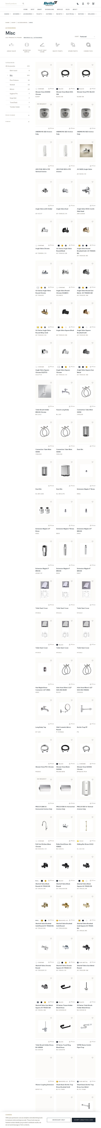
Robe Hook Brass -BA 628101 (63, 845)
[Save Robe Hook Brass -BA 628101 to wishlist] (72, 817)
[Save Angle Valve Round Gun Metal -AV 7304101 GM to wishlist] (92, 263)
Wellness (91, 14)
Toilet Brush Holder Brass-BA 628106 (45, 1046)
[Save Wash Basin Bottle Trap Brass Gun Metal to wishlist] (92, 1057)
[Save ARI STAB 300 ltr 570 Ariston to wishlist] (72, 142)
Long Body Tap (41, 727)
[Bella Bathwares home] (50, 3)
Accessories (27, 14)
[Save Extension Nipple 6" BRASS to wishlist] (92, 541)
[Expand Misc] (8, 75)
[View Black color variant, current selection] (58, 245)
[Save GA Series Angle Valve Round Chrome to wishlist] (51, 263)
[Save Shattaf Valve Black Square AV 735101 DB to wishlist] (92, 857)
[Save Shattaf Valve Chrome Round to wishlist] (51, 938)
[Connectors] (88, 44)
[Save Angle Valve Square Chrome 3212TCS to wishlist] (51, 343)
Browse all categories (33, 37)
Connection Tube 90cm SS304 (64, 450)
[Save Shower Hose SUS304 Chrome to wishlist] (51, 65)
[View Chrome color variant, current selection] (37, 287)
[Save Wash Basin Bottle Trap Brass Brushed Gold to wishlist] (72, 1057)
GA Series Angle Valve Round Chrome (43, 292)
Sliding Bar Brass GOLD (85, 844)
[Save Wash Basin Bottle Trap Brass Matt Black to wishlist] (51, 1097)
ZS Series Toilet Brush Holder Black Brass (84, 1006)
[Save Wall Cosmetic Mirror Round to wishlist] (72, 700)
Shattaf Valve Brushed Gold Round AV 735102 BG (45, 925)
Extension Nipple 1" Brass (86, 489)
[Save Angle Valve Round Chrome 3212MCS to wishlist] (72, 263)
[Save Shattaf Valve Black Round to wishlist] (72, 857)
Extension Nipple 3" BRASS (42, 570)
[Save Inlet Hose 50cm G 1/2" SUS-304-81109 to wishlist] (72, 660)
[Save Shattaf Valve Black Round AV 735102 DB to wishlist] (51, 857)
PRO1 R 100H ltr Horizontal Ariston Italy (44, 808)
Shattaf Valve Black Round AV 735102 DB (43, 885)
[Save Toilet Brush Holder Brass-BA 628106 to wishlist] (51, 1018)
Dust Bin (80, 449)
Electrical (70, 14)
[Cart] (93, 3)
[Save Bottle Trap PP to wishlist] (92, 700)
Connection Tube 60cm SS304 (43, 450)
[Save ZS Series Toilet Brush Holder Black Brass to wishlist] (92, 978)
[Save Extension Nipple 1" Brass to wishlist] (92, 462)
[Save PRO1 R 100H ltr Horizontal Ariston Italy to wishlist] (51, 779)
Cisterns (49, 14)
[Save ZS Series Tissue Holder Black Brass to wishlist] (72, 978)
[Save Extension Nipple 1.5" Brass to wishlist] (51, 502)
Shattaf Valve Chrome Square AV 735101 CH (64, 967)
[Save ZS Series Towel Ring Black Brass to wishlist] (72, 1018)
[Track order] (83, 3)
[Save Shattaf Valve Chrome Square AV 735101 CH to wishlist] (72, 938)
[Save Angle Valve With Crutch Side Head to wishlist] (92, 182)
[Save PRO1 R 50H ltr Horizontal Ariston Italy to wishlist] (72, 779)
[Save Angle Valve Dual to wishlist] (72, 182)
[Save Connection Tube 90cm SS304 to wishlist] (72, 422)
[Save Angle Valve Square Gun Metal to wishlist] (92, 343)
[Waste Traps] (57, 44)
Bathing (81, 14)
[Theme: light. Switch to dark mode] (78, 3)
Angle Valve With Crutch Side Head (85, 210)
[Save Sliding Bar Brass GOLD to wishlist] (92, 817)
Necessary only (59, 1120)
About (75, 9)
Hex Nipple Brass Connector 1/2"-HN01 (43, 689)
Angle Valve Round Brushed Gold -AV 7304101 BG (86, 251)
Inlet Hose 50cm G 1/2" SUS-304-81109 (64, 689)
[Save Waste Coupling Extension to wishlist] (51, 1057)
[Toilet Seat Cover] (42, 44)
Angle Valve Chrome (42, 248)
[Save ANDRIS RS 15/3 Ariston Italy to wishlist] (72, 104)
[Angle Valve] (11, 44)
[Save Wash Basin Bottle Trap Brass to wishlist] (72, 1097)
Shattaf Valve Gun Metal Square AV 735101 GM (44, 1006)
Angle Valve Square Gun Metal (85, 371)
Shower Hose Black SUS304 (63, 768)
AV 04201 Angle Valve (84, 169)
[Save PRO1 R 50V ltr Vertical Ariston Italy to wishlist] (92, 779)
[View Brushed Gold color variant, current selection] (79, 245)
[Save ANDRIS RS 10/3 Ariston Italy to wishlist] (51, 104)
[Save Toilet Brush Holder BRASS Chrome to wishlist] (51, 383)
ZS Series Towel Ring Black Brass (63, 1046)
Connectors (88, 51)
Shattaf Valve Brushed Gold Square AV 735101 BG (85, 926)
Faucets (59, 14)
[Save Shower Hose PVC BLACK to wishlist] (92, 65)
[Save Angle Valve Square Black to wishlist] (72, 303)
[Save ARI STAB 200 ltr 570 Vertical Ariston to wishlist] (51, 142)
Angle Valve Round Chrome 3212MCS (62, 292)
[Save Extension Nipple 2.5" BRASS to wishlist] (92, 502)
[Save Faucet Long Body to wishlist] (72, 383)
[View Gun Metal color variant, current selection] (79, 287)
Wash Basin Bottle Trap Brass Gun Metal (85, 1086)
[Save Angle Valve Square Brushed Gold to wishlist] (92, 303)
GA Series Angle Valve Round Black (64, 250)
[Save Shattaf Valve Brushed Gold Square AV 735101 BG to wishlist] (92, 896)
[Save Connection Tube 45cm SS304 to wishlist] (92, 383)
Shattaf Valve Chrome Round (43, 967)
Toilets (39, 14)
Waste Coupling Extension (45, 1085)
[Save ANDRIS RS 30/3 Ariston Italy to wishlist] (92, 104)
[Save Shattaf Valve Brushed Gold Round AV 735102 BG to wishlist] (51, 896)
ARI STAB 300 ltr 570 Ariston (63, 170)
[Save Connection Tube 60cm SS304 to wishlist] (51, 422)
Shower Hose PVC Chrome (45, 767)
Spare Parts (73, 51)
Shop (32, 9)
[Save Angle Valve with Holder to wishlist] (51, 182)
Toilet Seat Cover (42, 51)
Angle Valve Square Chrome (63, 371)
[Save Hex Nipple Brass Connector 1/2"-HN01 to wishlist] (51, 660)
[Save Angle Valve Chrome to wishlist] (51, 221)
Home (26, 9)
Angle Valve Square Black (65, 330)
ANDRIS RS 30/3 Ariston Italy (85, 133)
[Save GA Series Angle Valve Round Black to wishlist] (72, 221)
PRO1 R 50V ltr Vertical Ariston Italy (85, 808)
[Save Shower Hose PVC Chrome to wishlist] (51, 740)
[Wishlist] (88, 3)
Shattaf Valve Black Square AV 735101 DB (84, 885)
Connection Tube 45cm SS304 (85, 411)
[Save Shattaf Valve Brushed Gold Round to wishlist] (72, 896)
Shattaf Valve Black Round (63, 885)
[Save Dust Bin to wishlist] (92, 422)
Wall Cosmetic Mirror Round (63, 728)
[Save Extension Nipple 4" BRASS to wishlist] (72, 541)
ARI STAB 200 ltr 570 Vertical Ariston (43, 170)
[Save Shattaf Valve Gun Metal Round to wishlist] (92, 938)
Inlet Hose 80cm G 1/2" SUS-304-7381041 (84, 689)
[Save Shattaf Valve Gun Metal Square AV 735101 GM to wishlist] (51, 978)
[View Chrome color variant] (65, 327)
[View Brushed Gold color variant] (62, 245)
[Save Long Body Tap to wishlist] (51, 700)
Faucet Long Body (62, 410)
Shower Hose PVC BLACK (85, 92)
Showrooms (49, 9)
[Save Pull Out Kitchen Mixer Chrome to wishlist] (51, 817)
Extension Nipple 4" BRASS (63, 570)
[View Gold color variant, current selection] (37, 327)
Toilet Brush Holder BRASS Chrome (42, 411)
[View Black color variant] (86, 245)
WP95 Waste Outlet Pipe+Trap (84, 1046)
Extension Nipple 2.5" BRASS (84, 530)
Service (60, 9)
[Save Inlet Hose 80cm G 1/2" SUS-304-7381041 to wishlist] (92, 660)
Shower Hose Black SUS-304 (64, 93)
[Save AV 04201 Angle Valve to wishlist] (92, 142)
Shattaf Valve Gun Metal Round (85, 967)
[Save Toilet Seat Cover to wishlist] (51, 581)
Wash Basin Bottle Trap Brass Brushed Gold (64, 1086)
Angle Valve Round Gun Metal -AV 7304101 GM (85, 292)
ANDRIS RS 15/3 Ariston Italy (64, 133)
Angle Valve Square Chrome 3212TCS (42, 371)
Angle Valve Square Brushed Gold (84, 331)
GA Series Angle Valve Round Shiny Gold (43, 331)
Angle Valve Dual (62, 209)
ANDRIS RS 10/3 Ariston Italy (44, 133)
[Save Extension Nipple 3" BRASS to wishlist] (51, 541)
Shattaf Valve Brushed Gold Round (64, 925)
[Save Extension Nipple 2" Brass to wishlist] (72, 502)
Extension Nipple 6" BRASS (83, 570)
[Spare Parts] (73, 44)
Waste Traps (58, 51)
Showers (16, 14)
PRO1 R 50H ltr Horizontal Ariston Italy (65, 808)
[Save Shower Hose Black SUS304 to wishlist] (72, 740)
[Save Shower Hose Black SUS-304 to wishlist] (72, 65)
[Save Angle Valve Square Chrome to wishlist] (72, 343)
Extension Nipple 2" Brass (65, 529)
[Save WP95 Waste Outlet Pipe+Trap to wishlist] (92, 1018)
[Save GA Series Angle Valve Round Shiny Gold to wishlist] (51, 303)
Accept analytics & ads (83, 1120)
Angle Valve (11, 51)
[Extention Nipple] (27, 44)
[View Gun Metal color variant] (65, 245)
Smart (39, 9)
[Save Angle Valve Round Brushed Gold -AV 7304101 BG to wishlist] (92, 221)
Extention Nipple (27, 51)
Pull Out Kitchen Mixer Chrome (43, 845)
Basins (7, 14)
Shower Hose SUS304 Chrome (43, 93)
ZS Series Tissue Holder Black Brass (64, 1006)
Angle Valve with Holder (44, 209)
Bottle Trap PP (82, 727)
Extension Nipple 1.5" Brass (43, 530)
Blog (68, 9)
